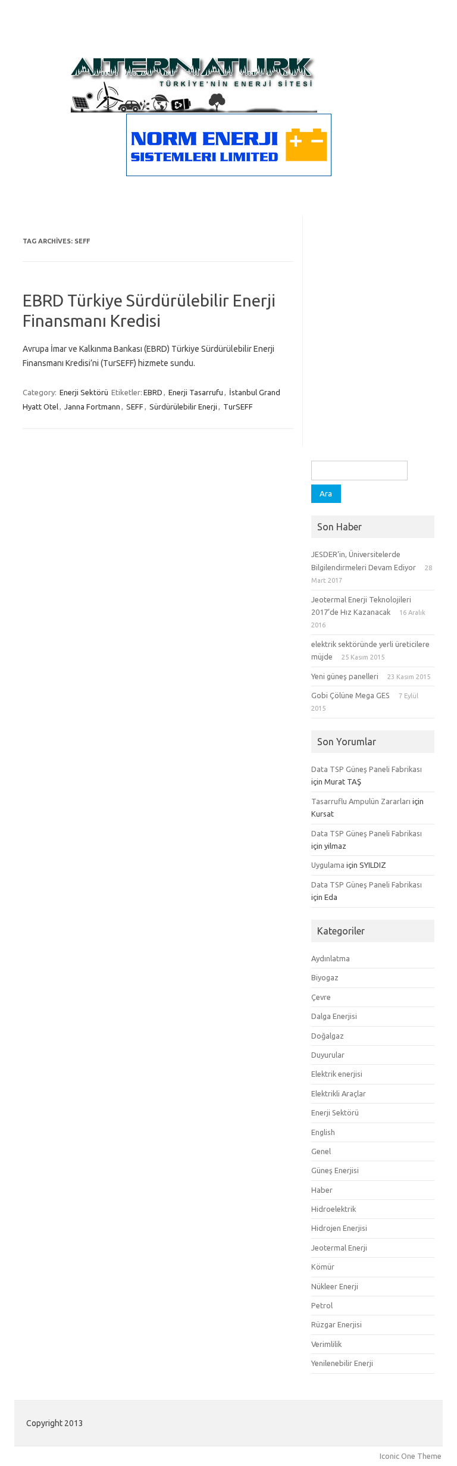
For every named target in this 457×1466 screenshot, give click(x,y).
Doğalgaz (327, 1035)
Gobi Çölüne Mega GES (350, 695)
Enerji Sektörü (84, 392)
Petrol (322, 1305)
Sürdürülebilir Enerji (183, 406)
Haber (322, 1190)
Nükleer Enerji (334, 1286)
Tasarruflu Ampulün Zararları (361, 801)
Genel (321, 1151)
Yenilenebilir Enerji (342, 1363)
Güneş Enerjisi (335, 1170)
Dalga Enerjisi (334, 1016)
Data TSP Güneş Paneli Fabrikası (366, 769)
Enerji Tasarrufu (195, 392)
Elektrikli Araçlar (338, 1093)
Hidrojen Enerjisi (339, 1228)
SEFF (134, 406)
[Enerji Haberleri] (194, 109)
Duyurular (328, 1055)
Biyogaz (325, 977)
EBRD (152, 392)
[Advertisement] (372, 401)
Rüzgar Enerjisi (336, 1324)
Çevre (321, 997)
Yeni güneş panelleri (344, 676)
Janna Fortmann (92, 406)
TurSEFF (238, 406)
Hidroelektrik (333, 1209)
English (323, 1132)
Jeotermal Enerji (339, 1247)
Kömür (322, 1266)
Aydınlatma (330, 958)
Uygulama (328, 865)
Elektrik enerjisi (336, 1074)
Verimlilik (326, 1344)
